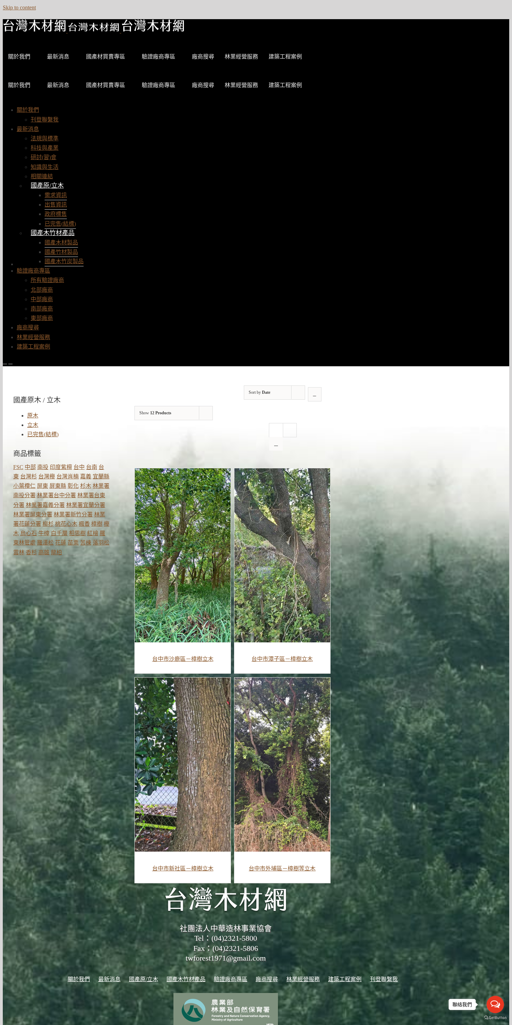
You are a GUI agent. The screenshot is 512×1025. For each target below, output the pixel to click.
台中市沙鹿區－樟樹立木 (183, 659)
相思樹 (77, 533)
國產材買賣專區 (105, 57)
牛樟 (43, 533)
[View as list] (276, 444)
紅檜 (92, 533)
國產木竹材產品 (53, 232)
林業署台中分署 (56, 495)
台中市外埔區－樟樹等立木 (282, 868)
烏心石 (28, 533)
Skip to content (19, 7)
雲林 (18, 552)
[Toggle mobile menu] (5, 362)
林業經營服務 (241, 57)
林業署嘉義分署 (45, 505)
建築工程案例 (285, 57)
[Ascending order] (314, 394)
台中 (79, 467)
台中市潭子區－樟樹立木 (282, 659)
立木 (32, 425)
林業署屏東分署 (32, 514)
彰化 (73, 486)
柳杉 (48, 524)
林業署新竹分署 (73, 514)
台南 (91, 467)
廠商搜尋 (203, 57)
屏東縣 (57, 486)
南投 (42, 467)
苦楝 (85, 543)
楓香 (84, 524)
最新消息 (58, 57)
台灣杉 (28, 476)
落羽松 (101, 543)
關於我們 (19, 57)
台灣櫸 (46, 476)
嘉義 (85, 476)
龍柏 (56, 552)
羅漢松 (45, 543)
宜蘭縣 (101, 476)
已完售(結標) (43, 434)
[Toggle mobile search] (10, 362)
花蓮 (60, 543)
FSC (18, 467)
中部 (30, 467)
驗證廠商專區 (158, 57)
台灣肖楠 (67, 476)
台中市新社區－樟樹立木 (183, 868)
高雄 (43, 552)
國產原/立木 (47, 185)
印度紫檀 (61, 467)
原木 (32, 415)
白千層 (59, 533)
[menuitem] (28, 110)
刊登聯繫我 (384, 979)
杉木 (85, 486)
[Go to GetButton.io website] (495, 1018)
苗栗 (73, 543)
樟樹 (96, 524)
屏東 (42, 486)
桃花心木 (66, 524)
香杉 (31, 552)
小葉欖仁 (24, 486)
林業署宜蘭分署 (85, 505)
